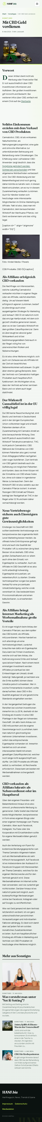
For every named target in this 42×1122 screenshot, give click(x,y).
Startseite (26, 101)
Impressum (7, 1103)
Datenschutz (21, 1103)
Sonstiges (12, 14)
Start (4, 14)
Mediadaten (8, 1109)
